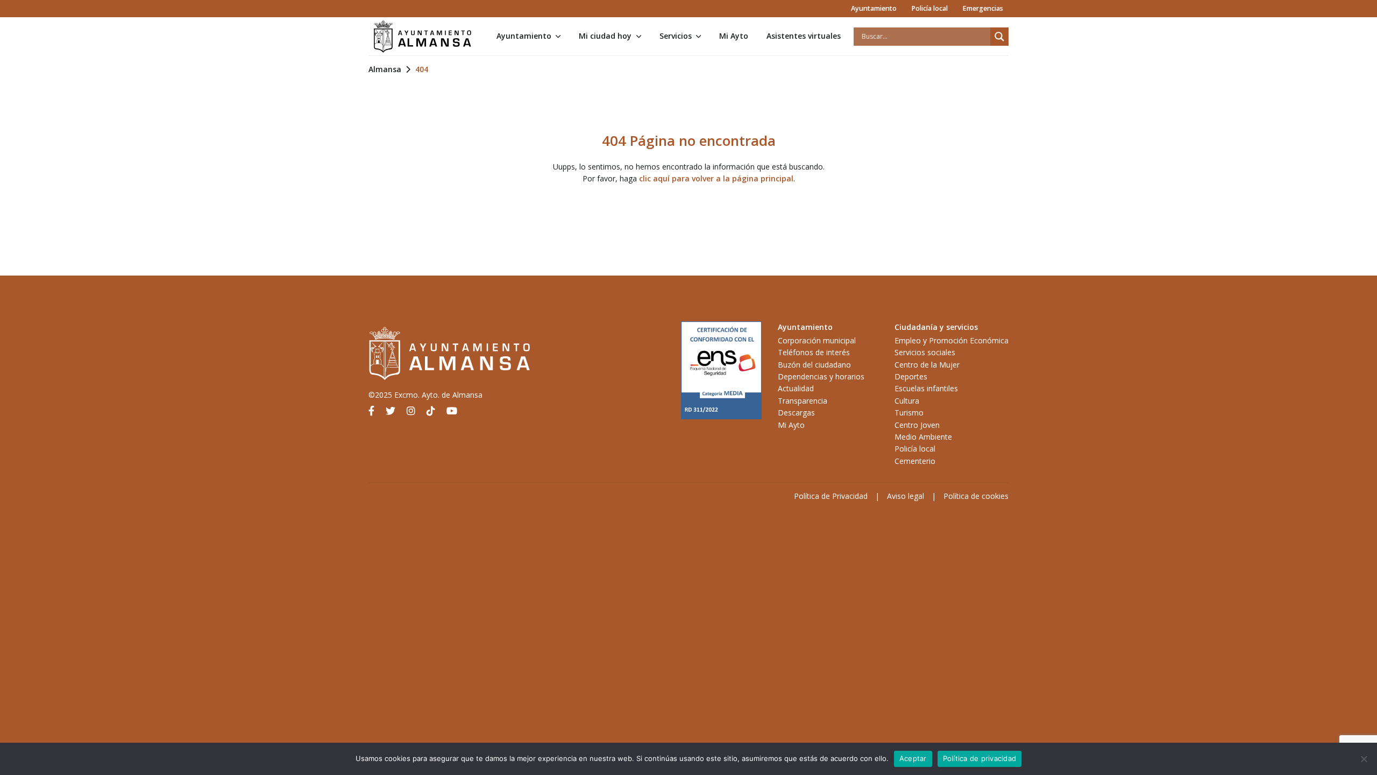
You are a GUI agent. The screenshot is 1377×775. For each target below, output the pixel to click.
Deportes (911, 376)
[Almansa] (422, 36)
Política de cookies (976, 496)
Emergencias (982, 8)
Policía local (929, 8)
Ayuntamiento (874, 8)
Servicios (675, 36)
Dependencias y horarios (821, 376)
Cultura (907, 401)
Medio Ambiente (923, 437)
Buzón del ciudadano (814, 365)
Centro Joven (917, 425)
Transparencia (802, 401)
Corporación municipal (817, 340)
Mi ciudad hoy (605, 36)
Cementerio (915, 461)
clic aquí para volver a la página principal (716, 178)
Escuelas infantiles (926, 388)
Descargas (796, 412)
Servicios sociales (925, 352)
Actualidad (796, 388)
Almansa (384, 69)
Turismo (909, 412)
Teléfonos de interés (814, 352)
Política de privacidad (980, 758)
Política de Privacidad (831, 496)
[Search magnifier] (999, 36)
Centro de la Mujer (927, 365)
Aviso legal (905, 496)
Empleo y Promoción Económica (952, 340)
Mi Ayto (733, 36)
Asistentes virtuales (803, 36)
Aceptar (913, 758)
